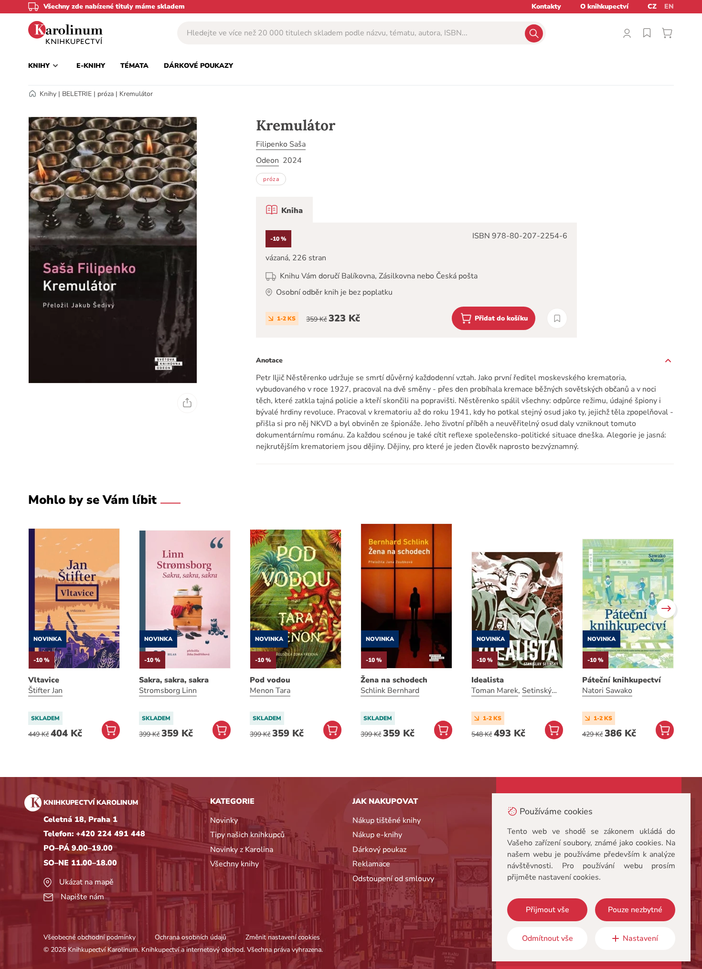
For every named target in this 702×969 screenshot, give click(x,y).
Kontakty (546, 6)
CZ (652, 6)
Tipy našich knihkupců (247, 835)
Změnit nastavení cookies (282, 937)
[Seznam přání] (647, 33)
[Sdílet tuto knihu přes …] (187, 403)
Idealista (487, 680)
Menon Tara (270, 690)
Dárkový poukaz (379, 849)
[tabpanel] (416, 280)
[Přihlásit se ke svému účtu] (627, 33)
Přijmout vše (547, 910)
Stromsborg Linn (168, 690)
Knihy (48, 93)
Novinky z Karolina (241, 849)
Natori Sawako (607, 690)
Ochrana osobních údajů (190, 937)
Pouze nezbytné (635, 910)
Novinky (224, 820)
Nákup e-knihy (377, 835)
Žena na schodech (394, 680)
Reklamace (371, 864)
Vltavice (43, 680)
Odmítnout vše (547, 938)
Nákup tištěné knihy (386, 820)
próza (105, 93)
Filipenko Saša (281, 144)
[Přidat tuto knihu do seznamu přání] (557, 318)
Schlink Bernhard (390, 690)
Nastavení (640, 938)
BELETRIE (77, 93)
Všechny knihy (234, 864)
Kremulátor (136, 93)
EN (669, 6)
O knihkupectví (604, 6)
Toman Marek (494, 690)
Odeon (267, 160)
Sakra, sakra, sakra (174, 680)
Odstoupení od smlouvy (393, 878)
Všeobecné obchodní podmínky (89, 937)
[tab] (284, 210)
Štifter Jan (45, 690)
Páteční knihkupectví (621, 680)
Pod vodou (270, 680)
